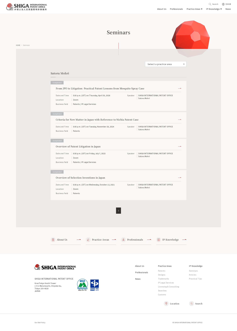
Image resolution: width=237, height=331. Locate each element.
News (228, 8)
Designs (161, 274)
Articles (192, 274)
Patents (161, 270)
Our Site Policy (40, 322)
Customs (162, 294)
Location (174, 303)
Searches (162, 290)
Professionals (176, 8)
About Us (161, 8)
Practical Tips (195, 278)
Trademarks (163, 278)
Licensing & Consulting (168, 286)
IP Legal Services (166, 282)
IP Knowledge (170, 239)
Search (215, 4)
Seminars (193, 270)
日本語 (228, 4)
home (18, 45)
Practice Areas (100, 239)
